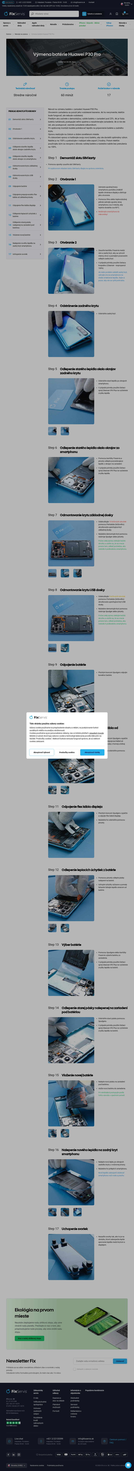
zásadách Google (97, 733)
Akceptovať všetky (92, 752)
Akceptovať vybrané (42, 752)
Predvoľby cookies (67, 752)
